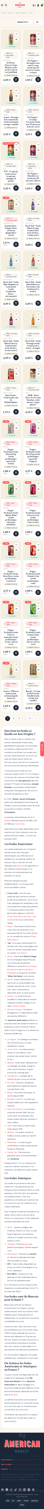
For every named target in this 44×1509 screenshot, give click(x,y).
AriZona (6, 60)
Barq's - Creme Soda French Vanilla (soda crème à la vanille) (33, 696)
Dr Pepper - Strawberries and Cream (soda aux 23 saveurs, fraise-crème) (33, 67)
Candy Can (12, 1152)
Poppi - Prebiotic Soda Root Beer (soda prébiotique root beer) (11, 576)
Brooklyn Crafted (14, 1099)
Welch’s (10, 1132)
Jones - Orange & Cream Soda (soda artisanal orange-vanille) (11, 121)
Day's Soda (8, 393)
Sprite (10, 979)
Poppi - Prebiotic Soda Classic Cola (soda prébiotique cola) (33, 577)
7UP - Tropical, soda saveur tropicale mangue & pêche (11, 176)
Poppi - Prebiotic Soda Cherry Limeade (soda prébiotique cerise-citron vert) (11, 637)
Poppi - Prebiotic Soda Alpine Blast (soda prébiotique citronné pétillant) (11, 517)
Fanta (9, 956)
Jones (6, 115)
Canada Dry (8, 223)
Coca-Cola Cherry (15, 916)
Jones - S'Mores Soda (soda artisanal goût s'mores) (11, 694)
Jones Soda (12, 1049)
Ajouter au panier (16, 79)
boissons (20, 866)
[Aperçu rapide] (16, 39)
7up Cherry (22, 953)
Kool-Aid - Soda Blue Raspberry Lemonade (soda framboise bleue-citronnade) (11, 289)
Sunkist (10, 996)
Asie (16, 1394)
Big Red (10, 1063)
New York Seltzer (14, 1109)
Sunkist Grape (19, 1006)
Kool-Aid (29, 223)
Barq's (28, 689)
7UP (4, 169)
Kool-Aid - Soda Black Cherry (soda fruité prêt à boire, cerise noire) (11, 346)
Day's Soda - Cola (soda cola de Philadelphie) (11, 399)
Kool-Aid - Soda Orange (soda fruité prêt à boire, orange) (33, 344)
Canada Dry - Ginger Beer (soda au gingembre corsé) (11, 230)
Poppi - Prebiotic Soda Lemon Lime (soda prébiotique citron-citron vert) (33, 637)
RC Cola (10, 1082)
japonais (25, 1244)
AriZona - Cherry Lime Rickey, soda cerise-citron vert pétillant (11, 67)
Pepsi (9, 926)
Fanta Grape (30, 966)
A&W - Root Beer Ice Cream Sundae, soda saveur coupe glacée (33, 400)
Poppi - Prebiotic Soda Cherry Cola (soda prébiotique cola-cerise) (33, 516)
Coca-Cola (20, 824)
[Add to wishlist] (16, 34)
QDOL (10, 1227)
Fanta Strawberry (17, 969)
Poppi (5, 447)
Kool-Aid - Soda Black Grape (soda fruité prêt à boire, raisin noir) (33, 230)
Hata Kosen (12, 1254)
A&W (27, 393)
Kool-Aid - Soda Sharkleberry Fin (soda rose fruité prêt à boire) (33, 287)
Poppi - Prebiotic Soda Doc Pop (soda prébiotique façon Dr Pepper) (33, 455)
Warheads (11, 1142)
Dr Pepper (29, 58)
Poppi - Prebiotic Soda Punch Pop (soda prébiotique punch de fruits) (11, 456)
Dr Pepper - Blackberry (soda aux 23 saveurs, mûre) (33, 177)
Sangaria (11, 1244)
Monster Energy (14, 1009)
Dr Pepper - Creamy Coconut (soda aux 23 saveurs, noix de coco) (33, 122)
